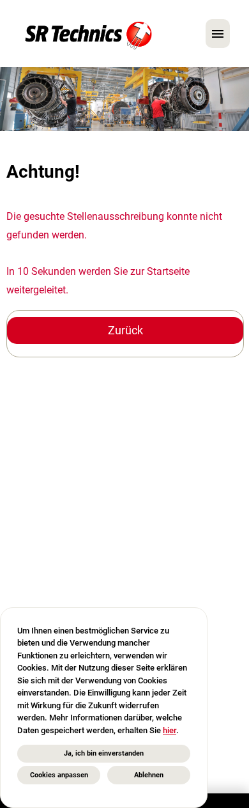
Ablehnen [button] (148, 775)
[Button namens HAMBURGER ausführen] (218, 33)
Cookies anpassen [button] (59, 775)
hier (169, 730)
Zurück (125, 330)
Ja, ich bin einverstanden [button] (104, 753)
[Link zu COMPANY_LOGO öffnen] (88, 33)
